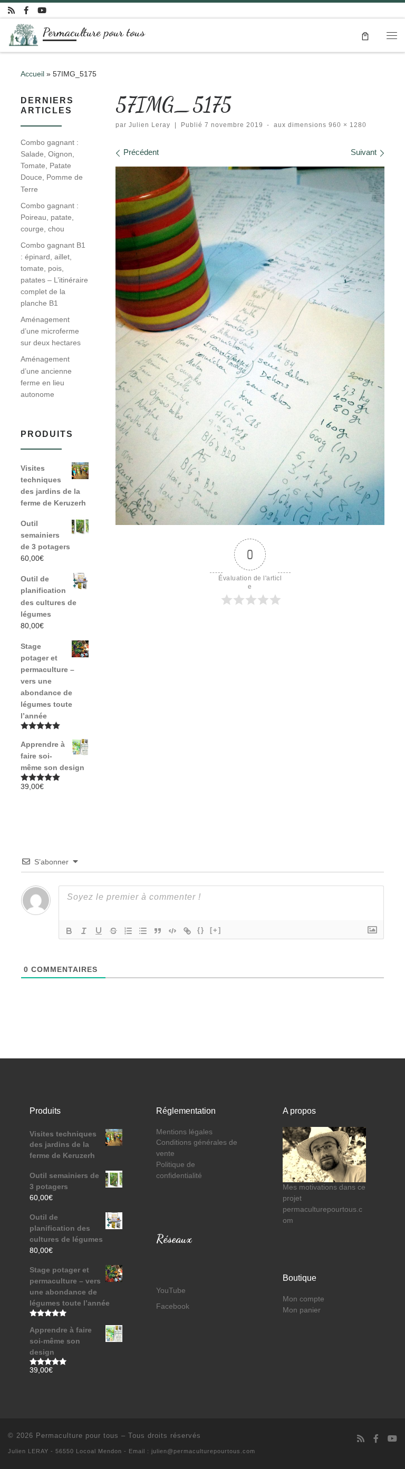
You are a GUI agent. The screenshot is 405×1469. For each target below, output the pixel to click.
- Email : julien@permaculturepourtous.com (189, 1451)
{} (201, 930)
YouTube (171, 1291)
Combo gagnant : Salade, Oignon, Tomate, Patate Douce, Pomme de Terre (52, 165)
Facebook (172, 1306)
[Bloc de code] (172, 931)
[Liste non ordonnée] (143, 931)
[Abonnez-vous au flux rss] (11, 10)
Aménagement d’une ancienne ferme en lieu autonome (46, 376)
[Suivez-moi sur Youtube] (41, 10)
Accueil (32, 74)
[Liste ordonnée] (128, 931)
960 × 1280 (346, 125)
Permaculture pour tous (77, 1435)
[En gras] (69, 931)
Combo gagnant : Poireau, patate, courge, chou (50, 217)
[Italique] (83, 931)
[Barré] (113, 931)
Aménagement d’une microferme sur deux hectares (51, 331)
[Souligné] (98, 931)
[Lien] (187, 931)
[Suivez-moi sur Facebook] (26, 10)
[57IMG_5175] (249, 346)
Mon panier (302, 1310)
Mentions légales (184, 1132)
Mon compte (303, 1299)
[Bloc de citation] (157, 931)
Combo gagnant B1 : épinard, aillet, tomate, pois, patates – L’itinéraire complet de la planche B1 (54, 274)
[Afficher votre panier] (365, 35)
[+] (215, 930)
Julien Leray (149, 125)
